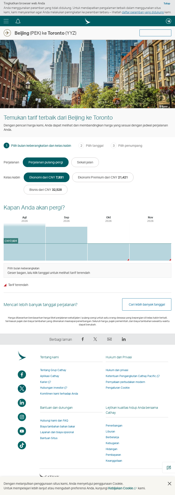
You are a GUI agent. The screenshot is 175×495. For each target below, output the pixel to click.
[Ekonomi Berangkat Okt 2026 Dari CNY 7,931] (108, 252)
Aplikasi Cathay (49, 376)
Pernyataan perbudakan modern (125, 382)
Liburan (110, 431)
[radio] (46, 162)
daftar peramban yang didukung (143, 12)
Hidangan (111, 449)
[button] (6, 21)
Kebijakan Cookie (122, 488)
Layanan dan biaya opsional (57, 432)
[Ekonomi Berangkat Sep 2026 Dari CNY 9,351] (66, 244)
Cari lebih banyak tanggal (147, 304)
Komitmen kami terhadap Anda (59, 393)
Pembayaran (113, 454)
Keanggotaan (114, 460)
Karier (45, 382)
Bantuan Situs (48, 438)
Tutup (167, 3)
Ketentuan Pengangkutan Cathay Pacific (133, 376)
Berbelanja (112, 437)
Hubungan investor (54, 387)
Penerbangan (114, 425)
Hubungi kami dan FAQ (54, 420)
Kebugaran (112, 443)
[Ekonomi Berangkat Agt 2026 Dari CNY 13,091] (24, 242)
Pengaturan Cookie (118, 387)
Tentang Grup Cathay (53, 370)
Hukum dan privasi (117, 370)
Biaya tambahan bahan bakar (57, 426)
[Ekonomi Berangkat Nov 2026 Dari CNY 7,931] (150, 252)
